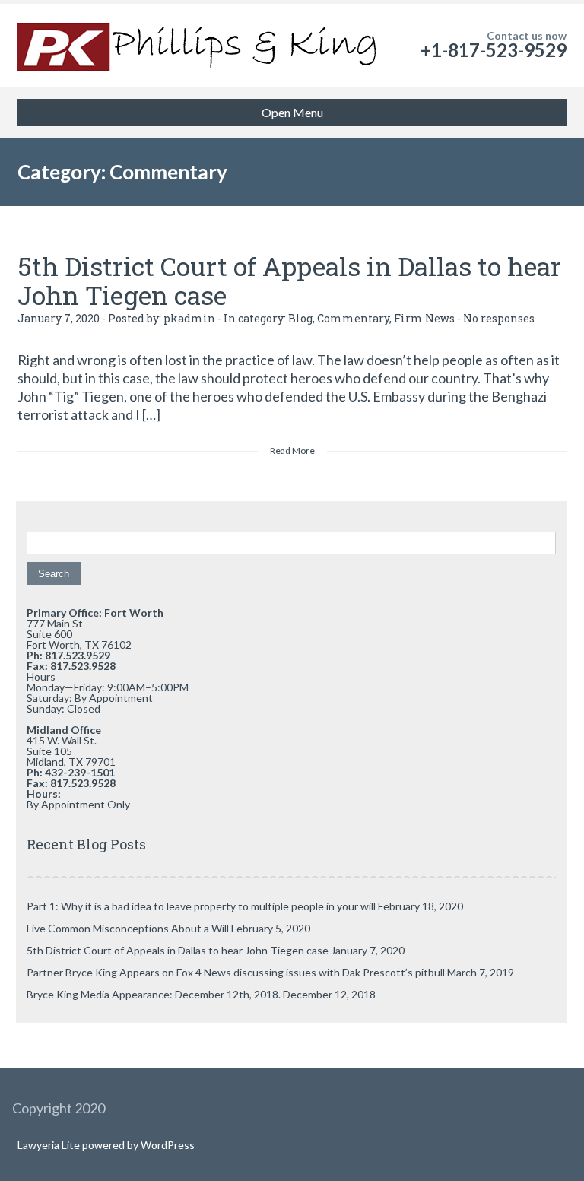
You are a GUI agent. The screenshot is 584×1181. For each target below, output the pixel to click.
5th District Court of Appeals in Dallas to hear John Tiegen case (289, 280)
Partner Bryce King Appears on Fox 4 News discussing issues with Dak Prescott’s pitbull (236, 972)
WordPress (166, 1144)
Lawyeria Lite (49, 1144)
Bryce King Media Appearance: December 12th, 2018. (154, 994)
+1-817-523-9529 (494, 50)
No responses (499, 318)
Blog (300, 318)
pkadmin (189, 318)
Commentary (353, 318)
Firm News (424, 318)
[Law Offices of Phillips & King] (199, 45)
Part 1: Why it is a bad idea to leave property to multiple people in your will (201, 906)
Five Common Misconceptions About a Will (128, 928)
